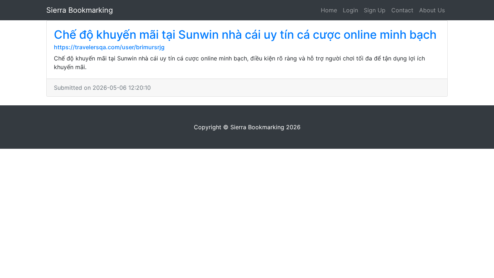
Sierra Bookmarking (79, 10)
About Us (432, 10)
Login (350, 10)
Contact (402, 10)
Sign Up (375, 10)
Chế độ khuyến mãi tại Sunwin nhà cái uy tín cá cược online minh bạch (245, 35)
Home (329, 10)
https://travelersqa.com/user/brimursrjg (109, 47)
